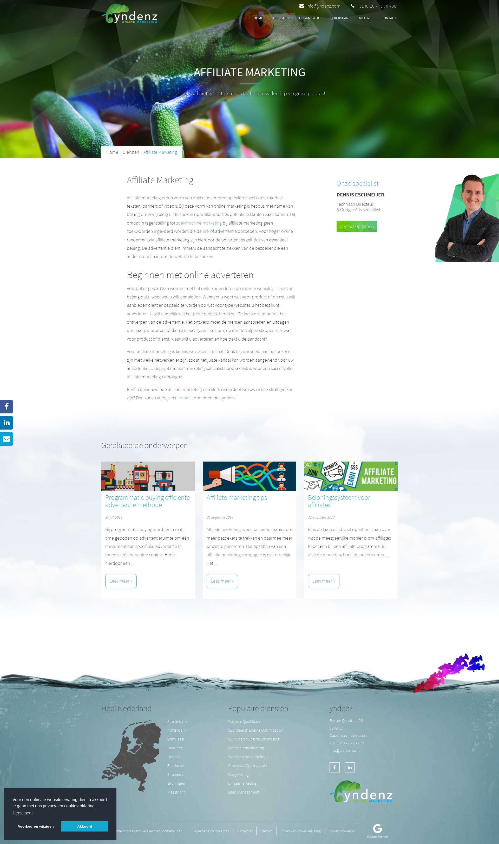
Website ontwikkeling (246, 747)
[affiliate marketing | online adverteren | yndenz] (131, 12)
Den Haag (175, 738)
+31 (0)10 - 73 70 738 (376, 6)
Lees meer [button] (23, 813)
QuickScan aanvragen (196, 18)
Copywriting (238, 774)
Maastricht (176, 792)
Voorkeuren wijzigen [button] (36, 826)
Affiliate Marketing (160, 152)
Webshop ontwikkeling (247, 756)
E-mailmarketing (242, 783)
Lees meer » (121, 581)
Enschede (175, 774)
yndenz (341, 708)
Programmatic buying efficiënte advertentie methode (147, 501)
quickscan (339, 18)
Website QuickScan (244, 721)
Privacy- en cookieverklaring (301, 831)
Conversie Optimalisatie (248, 765)
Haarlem (174, 747)
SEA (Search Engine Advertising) (254, 738)
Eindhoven (176, 765)
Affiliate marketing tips (237, 497)
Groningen (176, 783)
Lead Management (243, 792)
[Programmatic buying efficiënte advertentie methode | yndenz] (148, 476)
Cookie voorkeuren (342, 831)
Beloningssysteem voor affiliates (339, 501)
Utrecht (173, 756)
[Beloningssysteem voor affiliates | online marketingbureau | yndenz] (351, 476)
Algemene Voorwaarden (212, 831)
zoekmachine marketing (199, 223)
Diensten (131, 152)
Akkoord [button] (84, 826)
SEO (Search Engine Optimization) (256, 730)
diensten (281, 18)
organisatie (309, 18)
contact (389, 18)
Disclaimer (244, 831)
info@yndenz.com (323, 6)
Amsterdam (177, 721)
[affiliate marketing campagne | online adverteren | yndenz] (249, 476)
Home (258, 18)
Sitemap (266, 831)
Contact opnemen (357, 226)
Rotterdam (176, 730)
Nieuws (365, 18)
